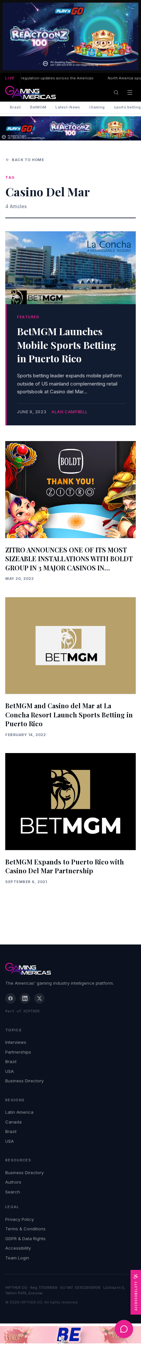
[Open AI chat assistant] (124, 1329)
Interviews (15, 1042)
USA (9, 1071)
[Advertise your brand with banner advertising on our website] (70, 1334)
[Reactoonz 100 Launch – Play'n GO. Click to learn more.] (70, 36)
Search (12, 1191)
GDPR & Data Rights (25, 1238)
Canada (13, 1121)
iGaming (97, 107)
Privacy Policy (19, 1219)
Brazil (15, 107)
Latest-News (67, 107)
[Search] (116, 92)
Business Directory (24, 1080)
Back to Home (28, 159)
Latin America (19, 1112)
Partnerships (18, 1052)
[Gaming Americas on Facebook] (10, 998)
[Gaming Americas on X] (39, 998)
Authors (13, 1182)
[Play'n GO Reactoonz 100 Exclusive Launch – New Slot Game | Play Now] (70, 128)
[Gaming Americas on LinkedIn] (25, 998)
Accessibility (18, 1248)
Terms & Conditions (25, 1228)
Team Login (17, 1257)
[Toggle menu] (130, 92)
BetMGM (38, 107)
